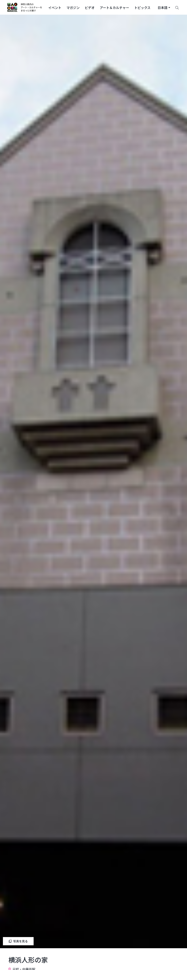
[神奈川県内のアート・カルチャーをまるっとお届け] (25, 7)
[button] (55, 7)
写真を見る (20, 941)
